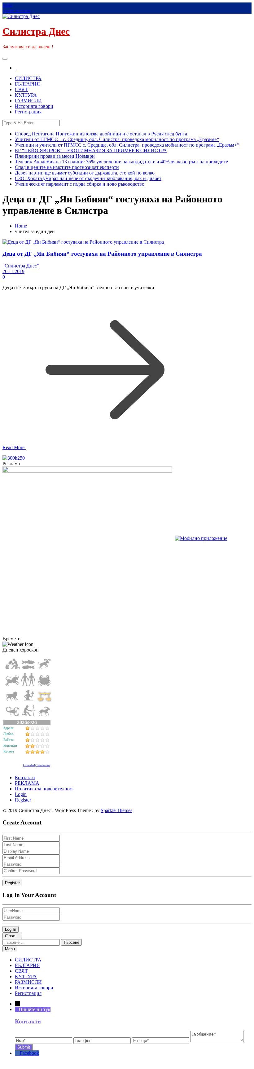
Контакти (10, 745)
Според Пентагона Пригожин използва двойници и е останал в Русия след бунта (101, 133)
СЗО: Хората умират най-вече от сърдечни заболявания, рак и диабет (88, 178)
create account (16, 10)
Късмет (8, 751)
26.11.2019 (13, 271)
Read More (14, 447)
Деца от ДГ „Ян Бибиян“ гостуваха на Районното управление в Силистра (102, 253)
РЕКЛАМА (27, 783)
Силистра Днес (36, 31)
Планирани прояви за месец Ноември (55, 156)
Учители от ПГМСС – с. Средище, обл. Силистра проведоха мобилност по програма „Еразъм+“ (117, 139)
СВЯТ (21, 89)
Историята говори (34, 106)
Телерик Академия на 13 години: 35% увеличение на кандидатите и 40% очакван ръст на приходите (121, 161)
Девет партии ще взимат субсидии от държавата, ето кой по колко (85, 172)
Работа (8, 739)
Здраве (8, 728)
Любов (8, 733)
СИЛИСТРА (28, 78)
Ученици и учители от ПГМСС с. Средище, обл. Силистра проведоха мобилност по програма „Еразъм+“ (127, 145)
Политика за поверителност (44, 788)
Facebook (29, 1053)
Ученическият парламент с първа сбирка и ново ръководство (79, 184)
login (7, 5)
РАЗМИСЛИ (28, 100)
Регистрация (28, 111)
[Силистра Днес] (15, 67)
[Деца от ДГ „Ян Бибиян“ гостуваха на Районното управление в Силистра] (83, 242)
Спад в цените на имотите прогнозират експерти (67, 167)
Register (23, 799)
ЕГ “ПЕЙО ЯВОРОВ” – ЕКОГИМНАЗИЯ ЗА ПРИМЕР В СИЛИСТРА (91, 150)
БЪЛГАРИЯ (27, 83)
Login (21, 794)
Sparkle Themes (116, 810)
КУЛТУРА (26, 95)
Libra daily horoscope (36, 765)
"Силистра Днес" (20, 265)
